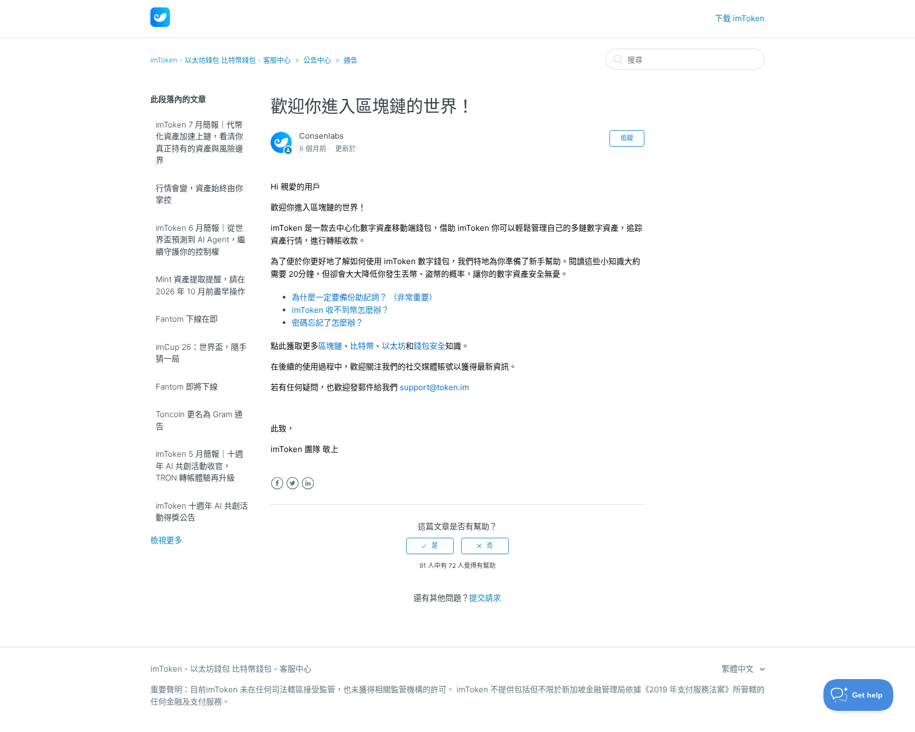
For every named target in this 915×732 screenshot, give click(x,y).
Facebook (277, 483)
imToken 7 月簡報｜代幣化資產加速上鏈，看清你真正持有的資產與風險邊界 (199, 143)
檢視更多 (166, 540)
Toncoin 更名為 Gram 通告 (199, 420)
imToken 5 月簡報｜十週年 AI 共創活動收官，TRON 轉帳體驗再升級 (199, 466)
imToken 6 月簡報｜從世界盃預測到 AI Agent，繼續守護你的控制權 (200, 240)
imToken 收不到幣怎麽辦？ (340, 310)
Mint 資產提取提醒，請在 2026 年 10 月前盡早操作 (200, 285)
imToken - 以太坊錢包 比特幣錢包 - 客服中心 (220, 60)
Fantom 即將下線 (187, 387)
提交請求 (485, 598)
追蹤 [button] (627, 138)
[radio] (430, 546)
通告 (350, 60)
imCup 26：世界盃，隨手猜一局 (201, 353)
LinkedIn (308, 483)
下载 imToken (740, 18)
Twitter (292, 483)
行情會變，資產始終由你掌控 (199, 194)
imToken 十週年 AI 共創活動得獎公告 (202, 512)
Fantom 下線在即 (187, 319)
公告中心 (317, 60)
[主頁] (160, 24)
